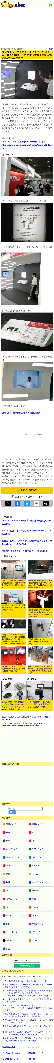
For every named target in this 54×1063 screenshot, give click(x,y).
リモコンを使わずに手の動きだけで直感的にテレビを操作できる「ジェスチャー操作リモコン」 (13, 584)
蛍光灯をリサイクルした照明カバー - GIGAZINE (24, 551)
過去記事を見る (27, 965)
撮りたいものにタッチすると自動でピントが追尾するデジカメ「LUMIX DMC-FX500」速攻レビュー (40, 669)
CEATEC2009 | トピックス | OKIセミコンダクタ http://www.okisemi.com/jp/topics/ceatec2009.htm (27, 145)
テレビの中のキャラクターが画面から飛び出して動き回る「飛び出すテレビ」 (13, 607)
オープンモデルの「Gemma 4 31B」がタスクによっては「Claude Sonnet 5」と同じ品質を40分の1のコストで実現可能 (28, 1007)
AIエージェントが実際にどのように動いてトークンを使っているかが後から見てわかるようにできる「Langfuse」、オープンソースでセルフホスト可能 (28, 993)
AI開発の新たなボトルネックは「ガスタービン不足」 (27, 981)
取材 (51, 49)
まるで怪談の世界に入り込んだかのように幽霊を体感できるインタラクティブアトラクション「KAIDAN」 (40, 613)
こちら (37, 976)
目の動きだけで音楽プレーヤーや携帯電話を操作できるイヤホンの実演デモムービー (13, 668)
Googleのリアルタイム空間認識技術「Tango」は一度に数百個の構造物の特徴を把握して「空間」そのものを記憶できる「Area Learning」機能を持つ (13, 639)
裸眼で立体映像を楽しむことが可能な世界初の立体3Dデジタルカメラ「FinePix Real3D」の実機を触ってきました (40, 584)
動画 (33, 717)
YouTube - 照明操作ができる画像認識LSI (21, 412)
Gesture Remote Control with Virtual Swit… (21, 725)
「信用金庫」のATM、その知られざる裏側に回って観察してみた (40, 641)
